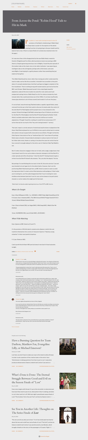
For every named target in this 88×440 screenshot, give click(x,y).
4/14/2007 (18, 323)
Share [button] (68, 40)
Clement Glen (19, 299)
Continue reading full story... (47, 366)
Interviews (27, 6)
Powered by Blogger (44, 436)
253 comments (19, 366)
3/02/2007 (18, 272)
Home (13, 6)
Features (35, 6)
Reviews (19, 6)
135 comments (19, 400)
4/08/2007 (18, 313)
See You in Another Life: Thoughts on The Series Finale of (33, 410)
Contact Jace (65, 6)
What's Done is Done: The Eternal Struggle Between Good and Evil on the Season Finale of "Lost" (31, 378)
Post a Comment (15, 326)
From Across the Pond (71, 49)
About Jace (50, 6)
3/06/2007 (18, 295)
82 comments (19, 431)
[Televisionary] (18, 4)
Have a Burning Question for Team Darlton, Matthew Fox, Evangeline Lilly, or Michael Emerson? (31, 344)
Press (57, 6)
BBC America (69, 47)
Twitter (42, 6)
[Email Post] (35, 251)
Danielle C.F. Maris (20, 259)
